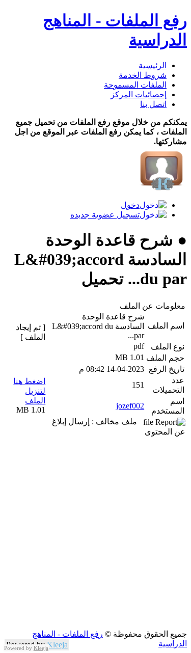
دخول (130, 205)
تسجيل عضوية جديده (105, 214)
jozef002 (130, 405)
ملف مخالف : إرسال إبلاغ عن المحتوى (118, 426)
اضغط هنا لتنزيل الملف (29, 391)
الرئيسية (153, 65)
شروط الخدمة (143, 75)
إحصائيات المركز (139, 94)
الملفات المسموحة (135, 84)
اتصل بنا (153, 104)
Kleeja (57, 644)
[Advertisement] (95, 533)
